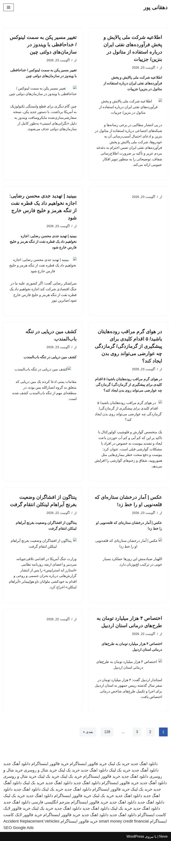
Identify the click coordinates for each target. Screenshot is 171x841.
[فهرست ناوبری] (8, 7)
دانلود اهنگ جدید (144, 763)
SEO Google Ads (18, 827)
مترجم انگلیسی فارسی (50, 802)
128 (107, 732)
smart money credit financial (124, 821)
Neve (163, 836)
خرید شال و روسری (40, 770)
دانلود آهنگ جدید (16, 763)
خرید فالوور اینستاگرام (88, 763)
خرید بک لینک (119, 763)
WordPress (135, 836)
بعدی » (88, 732)
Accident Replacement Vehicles (31, 821)
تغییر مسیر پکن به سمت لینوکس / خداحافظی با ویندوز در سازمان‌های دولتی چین (43, 44)
